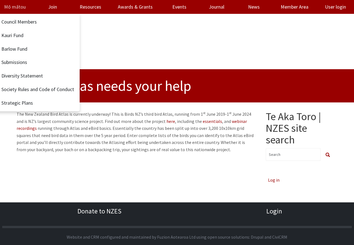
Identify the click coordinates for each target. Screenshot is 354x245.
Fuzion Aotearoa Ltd (176, 237)
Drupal (257, 237)
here (170, 121)
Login (274, 211)
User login (335, 7)
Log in (274, 180)
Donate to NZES (99, 211)
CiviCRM (279, 237)
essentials (212, 121)
